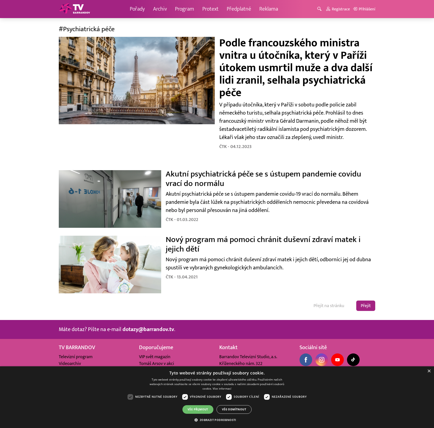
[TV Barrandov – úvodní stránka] (74, 9)
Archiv (160, 9)
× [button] (429, 371)
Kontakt (228, 347)
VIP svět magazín (154, 357)
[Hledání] (320, 9)
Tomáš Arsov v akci (156, 363)
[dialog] (217, 397)
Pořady (137, 9)
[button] (217, 420)
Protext (210, 9)
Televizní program (75, 357)
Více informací (222, 388)
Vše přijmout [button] (198, 409)
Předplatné (239, 9)
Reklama (268, 9)
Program (184, 9)
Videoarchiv (70, 363)
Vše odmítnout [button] (234, 409)
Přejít (366, 305)
